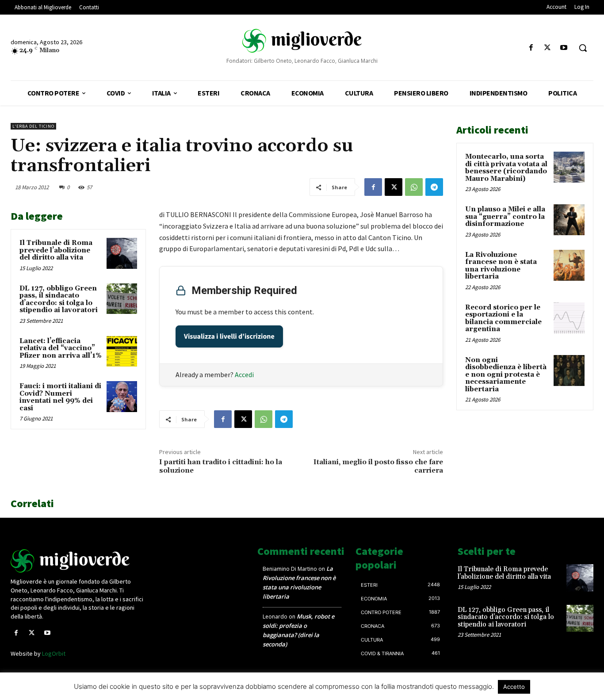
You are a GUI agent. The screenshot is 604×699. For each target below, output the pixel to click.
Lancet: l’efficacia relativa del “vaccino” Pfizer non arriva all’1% (60, 348)
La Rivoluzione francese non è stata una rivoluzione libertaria (501, 266)
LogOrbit (53, 653)
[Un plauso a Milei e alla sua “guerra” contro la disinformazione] (569, 219)
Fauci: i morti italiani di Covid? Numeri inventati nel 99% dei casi (60, 397)
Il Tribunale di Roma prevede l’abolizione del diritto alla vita (55, 250)
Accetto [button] (514, 686)
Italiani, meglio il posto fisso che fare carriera (378, 466)
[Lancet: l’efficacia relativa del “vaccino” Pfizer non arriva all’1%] (122, 351)
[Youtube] (564, 48)
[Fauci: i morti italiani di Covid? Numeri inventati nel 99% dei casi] (122, 396)
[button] (582, 47)
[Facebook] (531, 48)
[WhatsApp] (414, 187)
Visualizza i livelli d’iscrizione (229, 336)
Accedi (244, 374)
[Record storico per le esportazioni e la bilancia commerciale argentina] (569, 317)
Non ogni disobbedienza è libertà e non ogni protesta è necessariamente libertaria (506, 374)
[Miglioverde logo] (78, 561)
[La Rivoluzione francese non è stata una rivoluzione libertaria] (569, 265)
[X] (548, 48)
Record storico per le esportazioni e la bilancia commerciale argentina (503, 318)
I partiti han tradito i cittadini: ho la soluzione (220, 466)
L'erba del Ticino (33, 126)
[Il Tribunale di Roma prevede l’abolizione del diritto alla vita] (122, 253)
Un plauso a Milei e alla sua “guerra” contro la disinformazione (505, 216)
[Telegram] (434, 187)
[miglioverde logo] (302, 40)
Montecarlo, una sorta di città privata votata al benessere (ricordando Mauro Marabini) (506, 168)
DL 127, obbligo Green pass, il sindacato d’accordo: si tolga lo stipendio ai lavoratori (58, 299)
